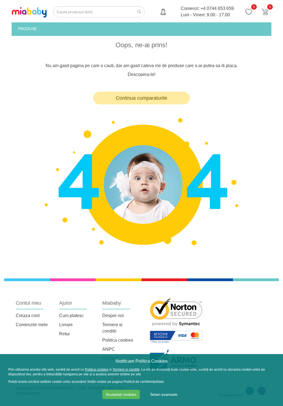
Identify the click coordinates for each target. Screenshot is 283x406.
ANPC (108, 349)
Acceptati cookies (121, 394)
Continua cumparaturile (141, 98)
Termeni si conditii (126, 369)
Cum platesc (71, 315)
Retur (64, 333)
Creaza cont (28, 315)
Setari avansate (163, 394)
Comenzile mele (32, 324)
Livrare (66, 324)
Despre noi (113, 315)
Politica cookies (117, 340)
